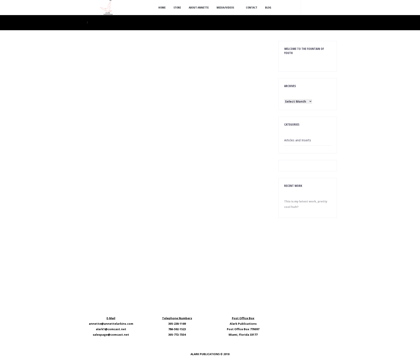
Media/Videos (225, 7)
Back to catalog (219, 91)
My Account (143, 214)
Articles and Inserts (297, 140)
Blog (268, 7)
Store (177, 7)
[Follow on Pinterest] (332, 7)
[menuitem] (257, 69)
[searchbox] (121, 44)
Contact (251, 7)
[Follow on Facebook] (315, 7)
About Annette (199, 7)
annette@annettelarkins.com (111, 324)
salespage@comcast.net (111, 335)
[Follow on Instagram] (323, 7)
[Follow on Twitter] (306, 7)
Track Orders (175, 214)
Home (162, 7)
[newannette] (106, 7)
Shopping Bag (208, 214)
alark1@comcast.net (111, 329)
